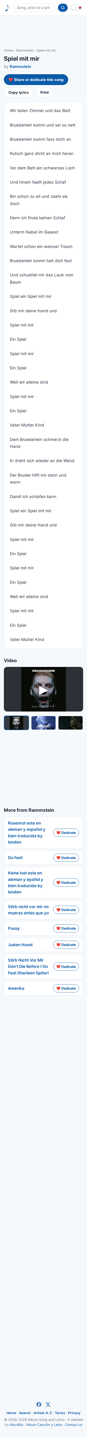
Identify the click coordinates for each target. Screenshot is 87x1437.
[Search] (63, 8)
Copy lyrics (18, 92)
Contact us (73, 1425)
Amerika (16, 988)
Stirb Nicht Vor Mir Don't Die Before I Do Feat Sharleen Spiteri (28, 966)
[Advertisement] (43, 32)
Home (8, 50)
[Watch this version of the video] (16, 723)
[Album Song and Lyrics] (7, 7)
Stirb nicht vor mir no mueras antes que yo (28, 909)
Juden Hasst (20, 944)
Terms (60, 1413)
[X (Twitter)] (48, 1404)
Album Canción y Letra (44, 1425)
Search (25, 1413)
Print (44, 92)
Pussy (14, 928)
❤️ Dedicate (66, 833)
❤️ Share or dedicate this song (36, 79)
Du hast (15, 857)
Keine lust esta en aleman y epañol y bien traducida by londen (25, 882)
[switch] (77, 8)
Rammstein (25, 50)
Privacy (74, 1413)
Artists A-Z (43, 1413)
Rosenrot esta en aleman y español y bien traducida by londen (26, 833)
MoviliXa (16, 1425)
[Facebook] (38, 1404)
